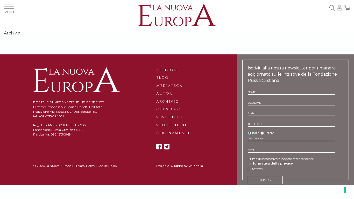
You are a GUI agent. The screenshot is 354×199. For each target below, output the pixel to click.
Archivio (167, 101)
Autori (165, 93)
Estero (269, 133)
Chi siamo (168, 109)
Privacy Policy (84, 166)
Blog (162, 77)
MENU (9, 12)
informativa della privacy (271, 163)
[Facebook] (159, 147)
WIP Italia (195, 166)
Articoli (167, 70)
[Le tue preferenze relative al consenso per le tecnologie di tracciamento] (345, 190)
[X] (166, 147)
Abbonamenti (173, 133)
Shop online (171, 125)
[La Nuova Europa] (177, 14)
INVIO (265, 180)
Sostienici (169, 117)
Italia (255, 133)
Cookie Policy (107, 166)
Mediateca (169, 85)
